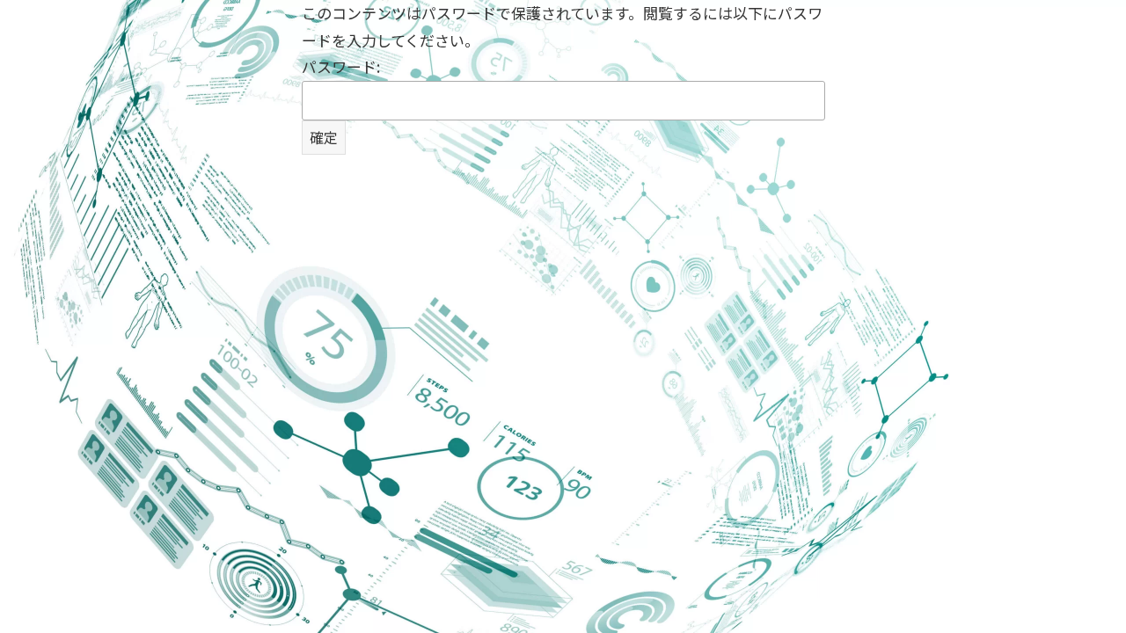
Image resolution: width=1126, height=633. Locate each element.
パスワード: (341, 66)
